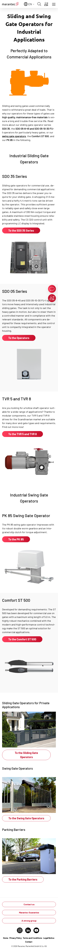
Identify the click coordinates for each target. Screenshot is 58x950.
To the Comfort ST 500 (22, 639)
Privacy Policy (15, 938)
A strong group (29, 920)
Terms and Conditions (32, 938)
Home (5, 938)
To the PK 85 (16, 539)
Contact (28, 942)
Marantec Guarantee (29, 912)
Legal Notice (48, 938)
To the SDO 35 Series (21, 230)
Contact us (29, 904)
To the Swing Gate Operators (26, 818)
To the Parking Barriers (22, 879)
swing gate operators (14, 136)
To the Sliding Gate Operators (26, 755)
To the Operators (18, 338)
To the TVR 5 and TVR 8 (22, 434)
